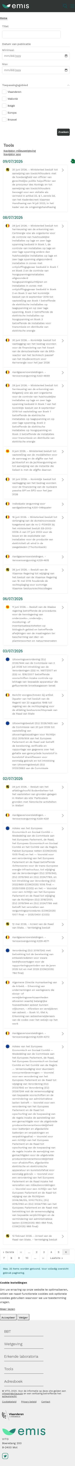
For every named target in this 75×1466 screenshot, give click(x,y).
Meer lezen (7, 1309)
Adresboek (13, 1381)
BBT (7, 1331)
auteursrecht (9, 1396)
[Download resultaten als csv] (73, 161)
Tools (8, 1369)
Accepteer (8, 1317)
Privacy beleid (28, 1401)
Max (5, 64)
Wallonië (13, 98)
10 (27, 1258)
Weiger (23, 1317)
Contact (45, 1401)
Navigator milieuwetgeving (19, 150)
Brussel (12, 119)
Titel (5, 26)
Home (3, 18)
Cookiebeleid (9, 1401)
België (11, 105)
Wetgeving (13, 1344)
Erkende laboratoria (21, 1356)
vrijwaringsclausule (12, 1393)
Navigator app (12, 154)
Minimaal (8, 50)
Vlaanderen (14, 91)
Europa (12, 112)
